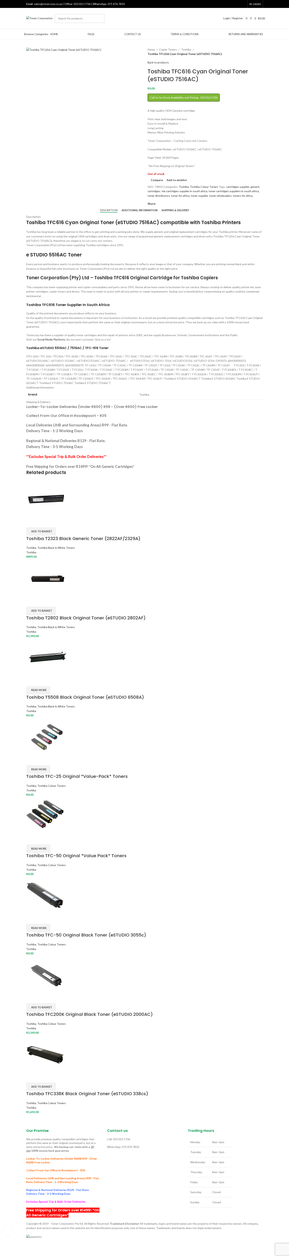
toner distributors (159, 195)
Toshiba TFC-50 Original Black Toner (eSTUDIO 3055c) (86, 935)
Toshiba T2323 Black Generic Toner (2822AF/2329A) (83, 538)
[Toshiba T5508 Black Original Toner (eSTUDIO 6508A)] (47, 656)
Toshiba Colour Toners (204, 186)
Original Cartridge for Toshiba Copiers (174, 278)
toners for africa (243, 195)
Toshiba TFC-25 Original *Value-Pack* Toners (77, 776)
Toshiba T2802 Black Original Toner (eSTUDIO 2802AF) (86, 618)
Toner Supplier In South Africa (83, 304)
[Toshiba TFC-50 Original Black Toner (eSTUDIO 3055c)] (45, 894)
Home (151, 49)
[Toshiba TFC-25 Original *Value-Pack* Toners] (46, 736)
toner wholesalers (220, 195)
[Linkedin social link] (242, 4)
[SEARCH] (99, 18)
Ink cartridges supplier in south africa (184, 191)
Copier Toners (168, 49)
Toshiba (186, 49)
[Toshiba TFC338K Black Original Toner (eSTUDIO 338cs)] (45, 1053)
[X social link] (227, 4)
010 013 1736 (82, 4)
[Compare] (31, 522)
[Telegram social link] (172, 203)
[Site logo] (39, 18)
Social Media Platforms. (51, 339)
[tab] (109, 210)
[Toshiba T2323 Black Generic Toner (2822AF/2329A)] (46, 498)
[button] (41, 531)
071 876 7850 (116, 4)
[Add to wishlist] (52, 522)
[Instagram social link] (232, 4)
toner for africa (180, 195)
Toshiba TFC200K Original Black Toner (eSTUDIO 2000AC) (89, 1014)
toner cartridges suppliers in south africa (234, 191)
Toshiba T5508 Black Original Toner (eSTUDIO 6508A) (85, 697)
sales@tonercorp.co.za (48, 4)
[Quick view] (42, 522)
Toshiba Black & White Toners (56, 547)
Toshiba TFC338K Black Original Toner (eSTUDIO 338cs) (87, 1094)
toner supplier (199, 195)
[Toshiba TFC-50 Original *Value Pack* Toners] (45, 815)
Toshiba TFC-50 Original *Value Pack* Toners (76, 856)
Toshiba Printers (221, 222)
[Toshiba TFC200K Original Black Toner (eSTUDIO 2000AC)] (47, 974)
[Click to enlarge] (8, 1231)
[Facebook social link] (222, 4)
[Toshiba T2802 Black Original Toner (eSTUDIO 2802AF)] (47, 577)
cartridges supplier (237, 186)
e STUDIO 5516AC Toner (54, 254)
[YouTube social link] (237, 4)
